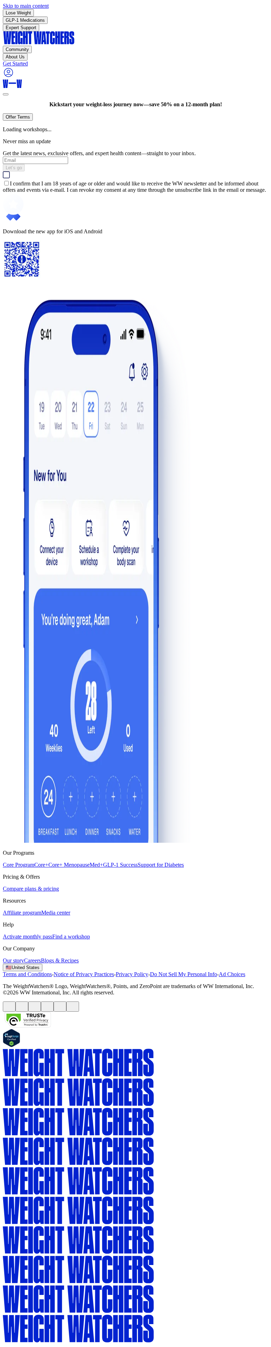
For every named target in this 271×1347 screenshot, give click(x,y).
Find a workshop (71, 937)
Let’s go (14, 167)
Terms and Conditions (27, 974)
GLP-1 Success (120, 865)
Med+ (96, 865)
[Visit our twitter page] (22, 1006)
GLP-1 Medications (25, 20)
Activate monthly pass (27, 937)
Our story (13, 960)
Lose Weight (18, 12)
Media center (55, 913)
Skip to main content (26, 6)
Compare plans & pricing (31, 889)
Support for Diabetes (161, 865)
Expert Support (21, 27)
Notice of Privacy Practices (84, 974)
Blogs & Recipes (60, 960)
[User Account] (8, 76)
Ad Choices (232, 974)
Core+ (41, 865)
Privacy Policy (132, 974)
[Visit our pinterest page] (47, 1006)
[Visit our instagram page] (60, 1006)
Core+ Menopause (69, 865)
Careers (32, 960)
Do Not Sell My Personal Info (183, 974)
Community (17, 49)
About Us (15, 56)
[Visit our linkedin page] (72, 1006)
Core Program (18, 865)
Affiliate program (22, 913)
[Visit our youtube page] (34, 1006)
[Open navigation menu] (5, 94)
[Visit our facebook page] (9, 1006)
